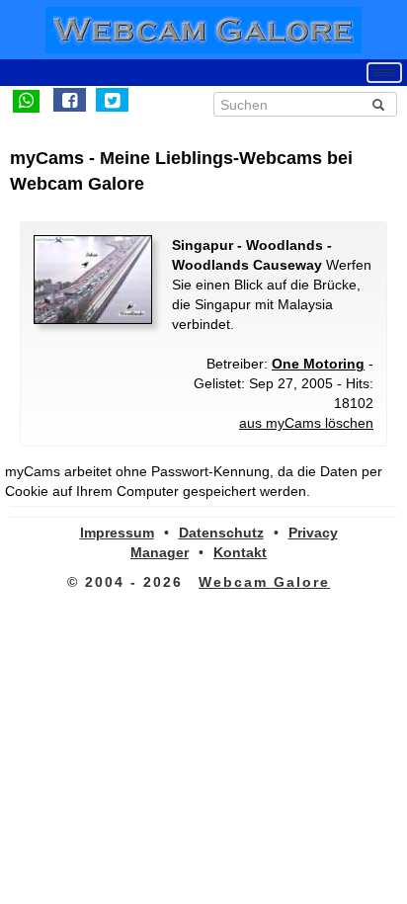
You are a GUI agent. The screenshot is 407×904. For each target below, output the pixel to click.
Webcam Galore (264, 582)
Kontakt (240, 552)
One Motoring (318, 363)
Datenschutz (221, 532)
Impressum (117, 532)
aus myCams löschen (306, 423)
